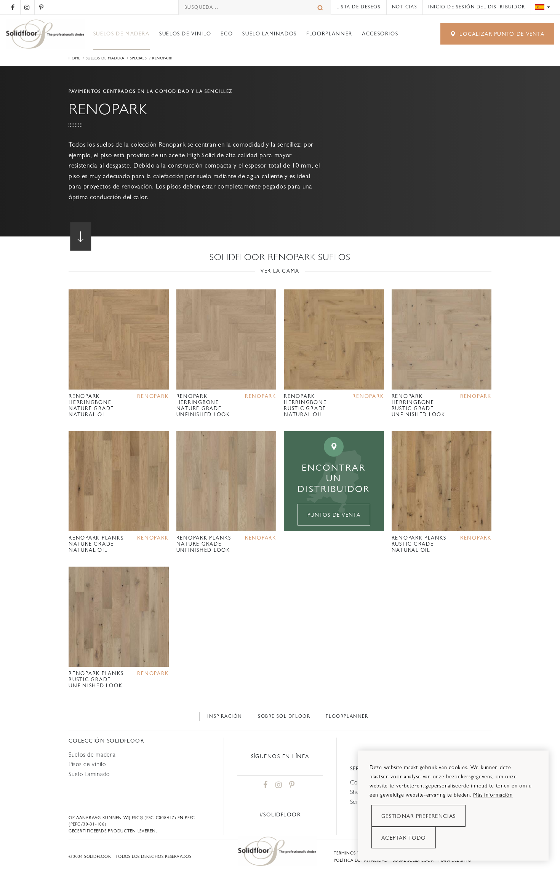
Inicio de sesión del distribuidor (476, 7)
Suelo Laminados (269, 34)
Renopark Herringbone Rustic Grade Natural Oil (305, 405)
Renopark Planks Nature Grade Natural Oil (96, 544)
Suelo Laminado (89, 774)
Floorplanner (329, 34)
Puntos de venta (333, 515)
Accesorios (380, 34)
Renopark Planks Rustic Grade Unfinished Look (96, 679)
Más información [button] (493, 795)
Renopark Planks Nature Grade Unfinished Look (203, 544)
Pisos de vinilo (87, 764)
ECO (227, 34)
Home (74, 58)
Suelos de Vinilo (185, 34)
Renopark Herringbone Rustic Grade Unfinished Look (418, 405)
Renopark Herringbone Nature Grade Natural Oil (91, 405)
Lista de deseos (358, 7)
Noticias (405, 7)
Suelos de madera (121, 34)
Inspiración (224, 716)
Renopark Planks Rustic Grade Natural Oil (419, 544)
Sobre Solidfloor (284, 716)
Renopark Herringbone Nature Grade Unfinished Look (203, 405)
